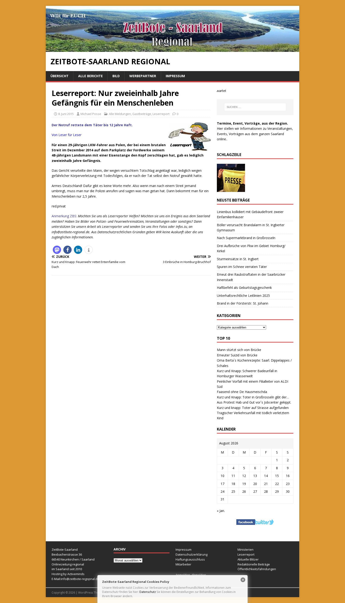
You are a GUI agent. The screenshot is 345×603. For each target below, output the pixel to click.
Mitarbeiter (183, 564)
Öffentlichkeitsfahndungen (257, 569)
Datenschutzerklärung (191, 554)
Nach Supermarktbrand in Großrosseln (246, 238)
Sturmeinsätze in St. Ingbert (238, 259)
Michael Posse (90, 114)
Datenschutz (147, 592)
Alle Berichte (90, 76)
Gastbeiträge (141, 114)
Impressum (175, 76)
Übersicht (59, 76)
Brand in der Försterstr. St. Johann (242, 303)
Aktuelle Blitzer (248, 559)
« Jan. (221, 510)
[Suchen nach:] (255, 107)
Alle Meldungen (120, 114)
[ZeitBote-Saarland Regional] (172, 49)
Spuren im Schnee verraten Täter (242, 266)
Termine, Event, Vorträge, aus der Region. (252, 123)
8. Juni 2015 (66, 114)
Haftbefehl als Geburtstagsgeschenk (244, 287)
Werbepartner (142, 76)
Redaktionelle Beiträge (254, 564)
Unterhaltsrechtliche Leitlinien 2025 (243, 295)
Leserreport (161, 114)
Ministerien (245, 549)
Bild (116, 76)
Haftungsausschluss (190, 559)
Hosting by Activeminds (68, 574)
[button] (57, 250)
